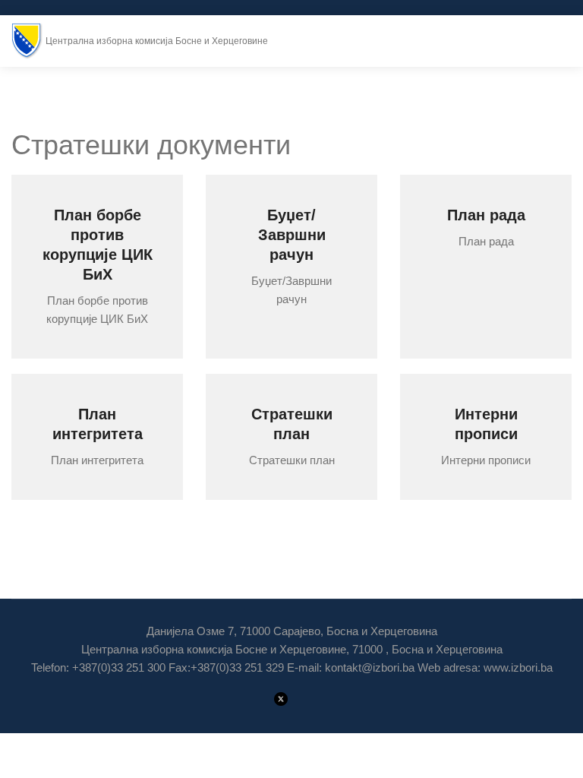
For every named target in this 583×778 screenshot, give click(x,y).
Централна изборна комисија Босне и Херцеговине (157, 41)
